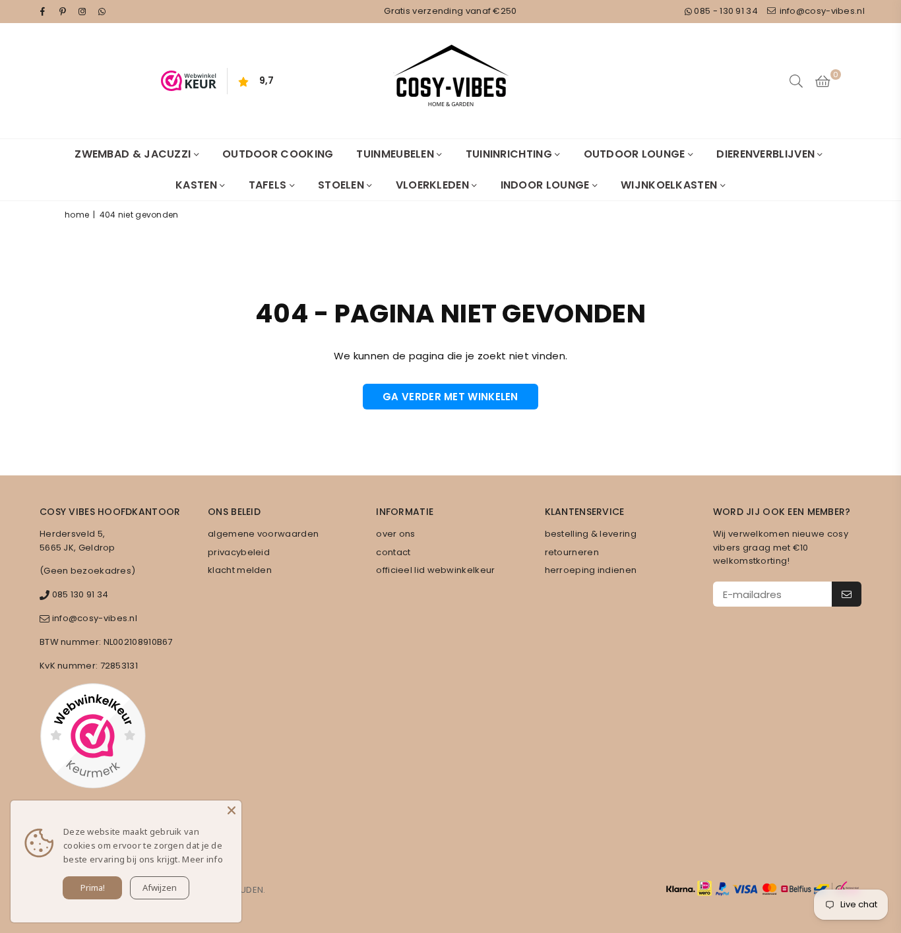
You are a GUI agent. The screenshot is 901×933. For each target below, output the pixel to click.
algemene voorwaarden (263, 533)
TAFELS (269, 185)
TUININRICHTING (510, 154)
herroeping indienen (591, 570)
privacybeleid (239, 552)
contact (393, 552)
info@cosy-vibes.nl (821, 11)
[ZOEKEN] (796, 81)
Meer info (202, 859)
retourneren (572, 552)
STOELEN (342, 185)
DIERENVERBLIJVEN (766, 154)
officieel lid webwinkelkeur (435, 570)
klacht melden (240, 570)
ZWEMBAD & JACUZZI (134, 154)
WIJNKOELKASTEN (670, 185)
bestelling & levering (591, 533)
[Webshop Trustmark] (93, 737)
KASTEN (197, 185)
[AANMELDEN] (846, 594)
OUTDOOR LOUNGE (636, 154)
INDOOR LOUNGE (546, 185)
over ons (395, 533)
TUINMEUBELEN (396, 154)
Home (77, 214)
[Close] (231, 810)
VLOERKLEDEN (434, 185)
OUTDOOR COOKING (278, 154)
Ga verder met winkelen (450, 397)
